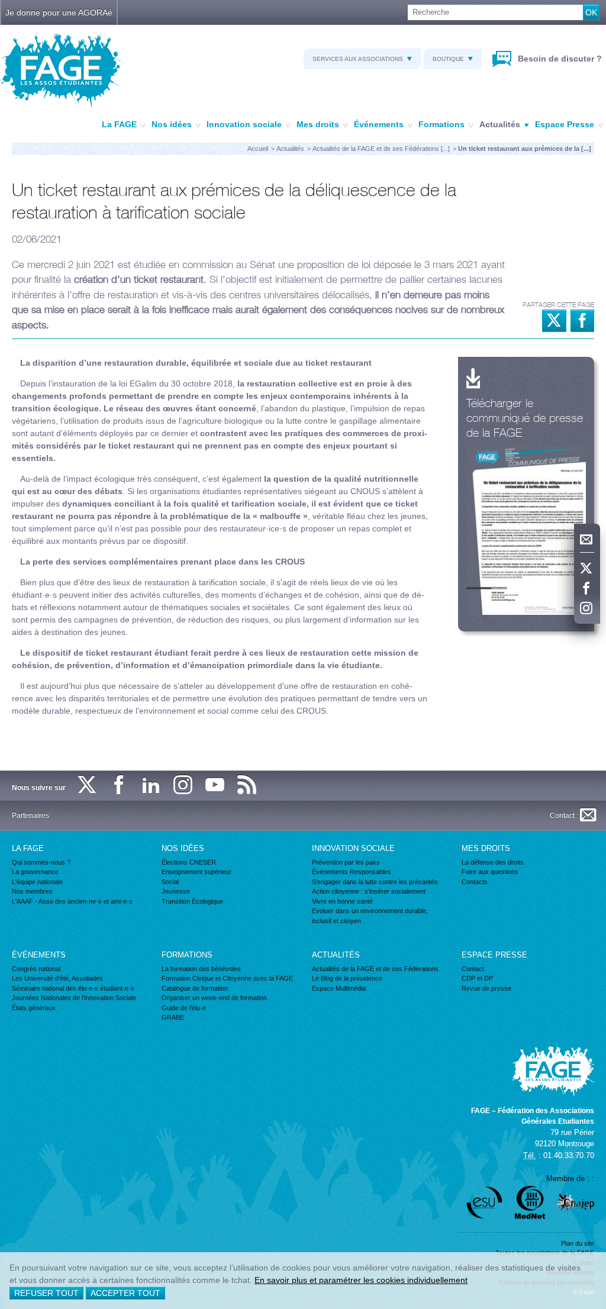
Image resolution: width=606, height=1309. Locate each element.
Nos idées (172, 124)
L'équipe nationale (37, 881)
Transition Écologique (192, 901)
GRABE (173, 1017)
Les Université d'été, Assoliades (57, 978)
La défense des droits (493, 862)
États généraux (34, 1007)
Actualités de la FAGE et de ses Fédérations (375, 968)
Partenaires (30, 815)
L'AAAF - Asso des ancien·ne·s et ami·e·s (72, 901)
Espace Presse (564, 124)
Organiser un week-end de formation (214, 997)
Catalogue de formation (195, 988)
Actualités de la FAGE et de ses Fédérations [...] (381, 148)
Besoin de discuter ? (558, 58)
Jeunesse (176, 891)
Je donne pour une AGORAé (58, 12)
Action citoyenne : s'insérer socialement (369, 891)
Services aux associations (357, 59)
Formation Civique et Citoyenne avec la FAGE (227, 978)
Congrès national (36, 968)
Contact (473, 968)
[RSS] (247, 785)
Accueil (257, 148)
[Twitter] (587, 569)
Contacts (475, 881)
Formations (441, 124)
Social (170, 881)
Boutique (448, 59)
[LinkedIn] (151, 785)
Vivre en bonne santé (342, 901)
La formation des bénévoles (201, 968)
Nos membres (32, 891)
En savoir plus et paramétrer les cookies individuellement (361, 1280)
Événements (379, 124)
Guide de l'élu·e (184, 1007)
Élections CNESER (189, 862)
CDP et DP (477, 978)
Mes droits (317, 124)
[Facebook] (587, 589)
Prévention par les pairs (346, 862)
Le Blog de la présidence (347, 978)
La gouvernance (35, 871)
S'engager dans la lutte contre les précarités (375, 881)
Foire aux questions (490, 871)
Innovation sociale (244, 124)
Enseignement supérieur (196, 871)
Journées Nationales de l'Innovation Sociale (74, 997)
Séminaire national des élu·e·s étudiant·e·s (73, 988)
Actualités (499, 124)
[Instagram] (587, 609)
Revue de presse (486, 988)
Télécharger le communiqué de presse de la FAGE (524, 417)
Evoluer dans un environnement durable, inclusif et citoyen (370, 915)
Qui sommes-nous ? (41, 862)
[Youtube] (215, 785)
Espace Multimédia (339, 988)
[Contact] (587, 540)
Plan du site (577, 1243)
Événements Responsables (351, 871)
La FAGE (119, 124)
